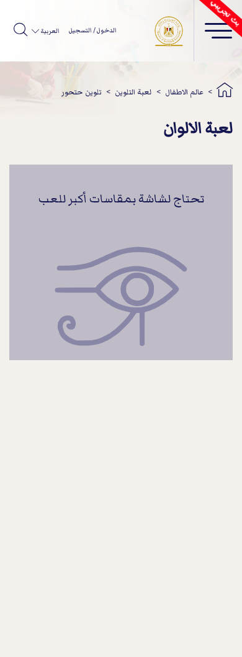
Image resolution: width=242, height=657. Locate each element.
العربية (49, 31)
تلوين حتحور (81, 92)
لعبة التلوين (133, 92)
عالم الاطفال (184, 92)
